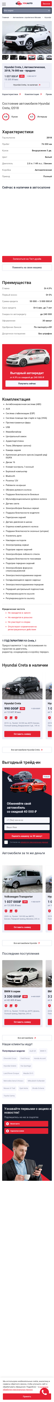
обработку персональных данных (34, 842)
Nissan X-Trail (9, 1088)
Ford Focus (25, 1058)
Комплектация (32, 94)
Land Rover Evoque (11, 1073)
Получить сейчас (27, 383)
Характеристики (10, 94)
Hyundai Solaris (10, 1066)
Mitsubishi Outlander (36, 1081)
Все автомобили (25, 1038)
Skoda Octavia (38, 1088)
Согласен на (29, 842)
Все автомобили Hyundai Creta (25, 750)
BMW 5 (43, 1051)
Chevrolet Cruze (10, 1058)
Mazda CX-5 (28, 1073)
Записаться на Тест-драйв (27, 259)
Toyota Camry (9, 1096)
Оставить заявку (22, 734)
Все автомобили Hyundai (25, 943)
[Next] (47, 36)
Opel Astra (23, 1088)
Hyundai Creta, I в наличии (25, 85)
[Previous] (6, 36)
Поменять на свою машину (27, 267)
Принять (27, 1396)
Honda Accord (40, 1058)
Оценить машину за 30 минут (27, 836)
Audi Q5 (33, 1051)
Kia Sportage (26, 1066)
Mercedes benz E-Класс (13, 1081)
